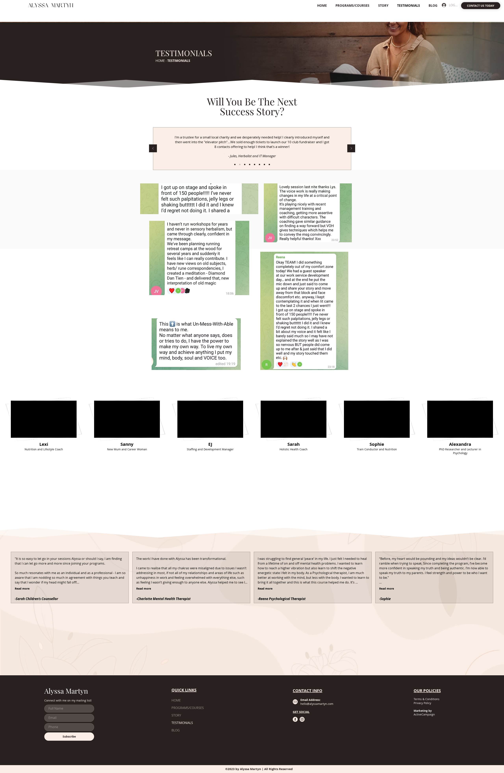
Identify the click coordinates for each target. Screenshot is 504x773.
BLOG (175, 730)
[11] (264, 164)
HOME (161, 61)
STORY (176, 715)
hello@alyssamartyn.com (316, 704)
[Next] (351, 148)
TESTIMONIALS (182, 723)
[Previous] (153, 148)
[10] (259, 164)
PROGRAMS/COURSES (187, 708)
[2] (239, 164)
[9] (254, 164)
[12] (269, 164)
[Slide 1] (234, 164)
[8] (249, 164)
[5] (244, 164)
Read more (22, 588)
